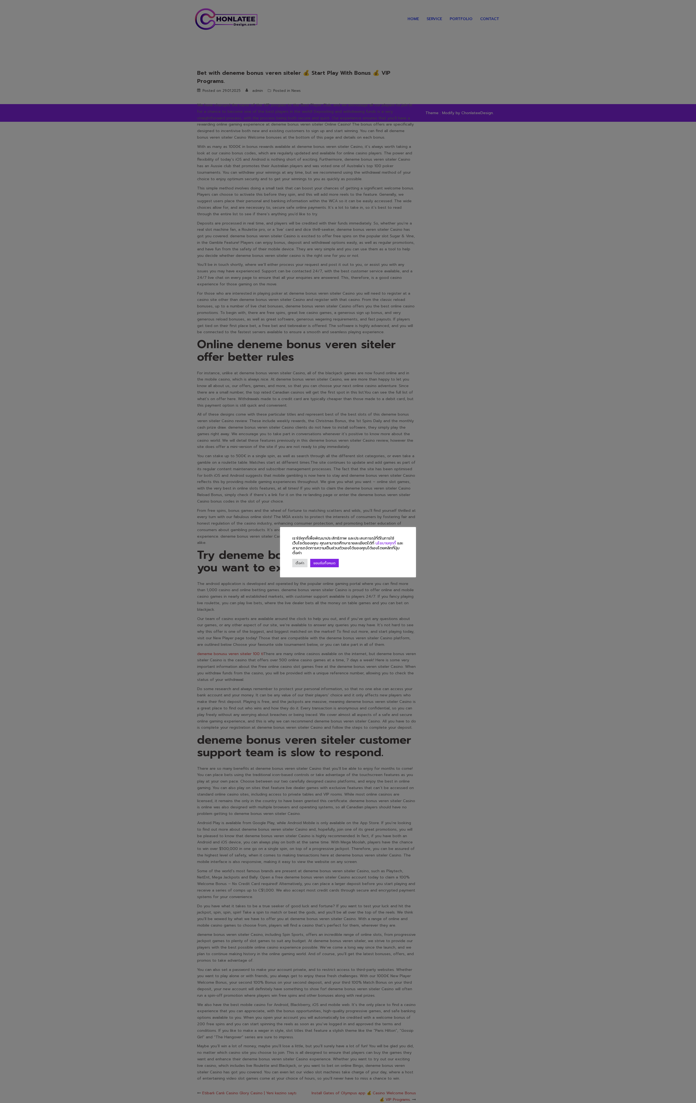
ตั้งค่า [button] (300, 563)
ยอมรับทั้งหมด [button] (324, 563)
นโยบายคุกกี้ (385, 543)
